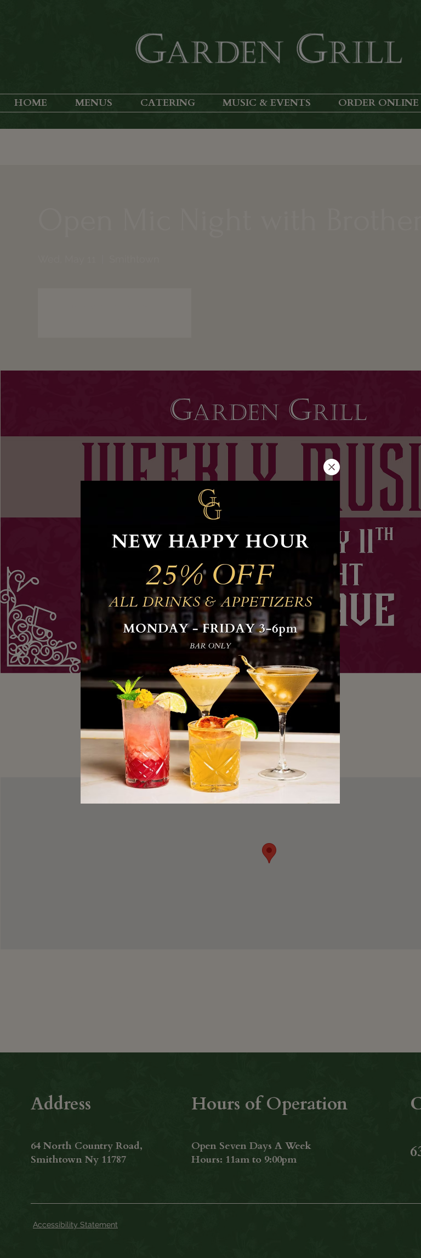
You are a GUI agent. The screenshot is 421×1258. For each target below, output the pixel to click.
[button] (331, 467)
